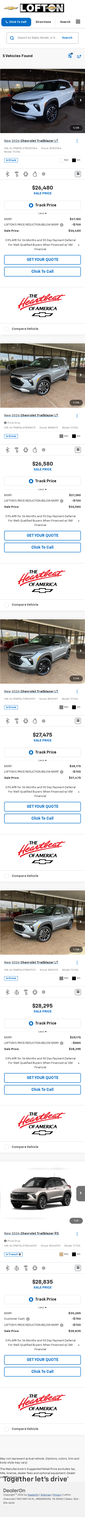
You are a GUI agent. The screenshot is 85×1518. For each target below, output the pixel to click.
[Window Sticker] (78, 174)
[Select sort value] (78, 56)
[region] (42, 234)
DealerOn (33, 1495)
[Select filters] (70, 56)
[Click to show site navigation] (78, 22)
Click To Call (42, 272)
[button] (16, 22)
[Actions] (77, 141)
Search (67, 37)
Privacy (57, 1495)
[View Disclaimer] (44, 174)
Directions (43, 22)
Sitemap (46, 1495)
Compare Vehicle (25, 329)
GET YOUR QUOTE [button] (42, 260)
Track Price (45, 205)
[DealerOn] (14, 1490)
